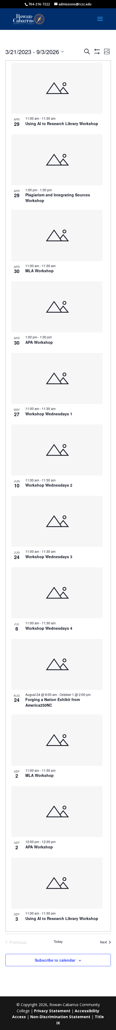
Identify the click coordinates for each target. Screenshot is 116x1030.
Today (58, 941)
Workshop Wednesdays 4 (48, 628)
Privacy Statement (52, 1010)
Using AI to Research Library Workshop (61, 123)
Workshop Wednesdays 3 (48, 556)
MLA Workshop (39, 270)
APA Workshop (39, 342)
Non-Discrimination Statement (60, 1016)
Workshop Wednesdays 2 (48, 485)
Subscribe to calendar (55, 960)
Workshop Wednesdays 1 (48, 413)
